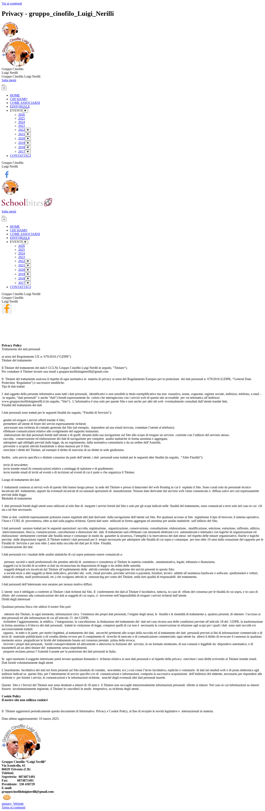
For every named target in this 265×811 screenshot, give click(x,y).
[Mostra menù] (3, 85)
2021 (21, 134)
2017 (21, 151)
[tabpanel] (132, 71)
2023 (21, 126)
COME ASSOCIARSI (25, 103)
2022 (21, 129)
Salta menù (9, 80)
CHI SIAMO (18, 99)
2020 (21, 138)
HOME (15, 95)
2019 (21, 143)
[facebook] (7, 174)
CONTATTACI (20, 155)
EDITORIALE (20, 106)
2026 (21, 114)
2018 (21, 147)
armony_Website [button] (13, 803)
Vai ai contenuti (12, 3)
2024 (21, 122)
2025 (21, 118)
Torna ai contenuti (13, 807)
